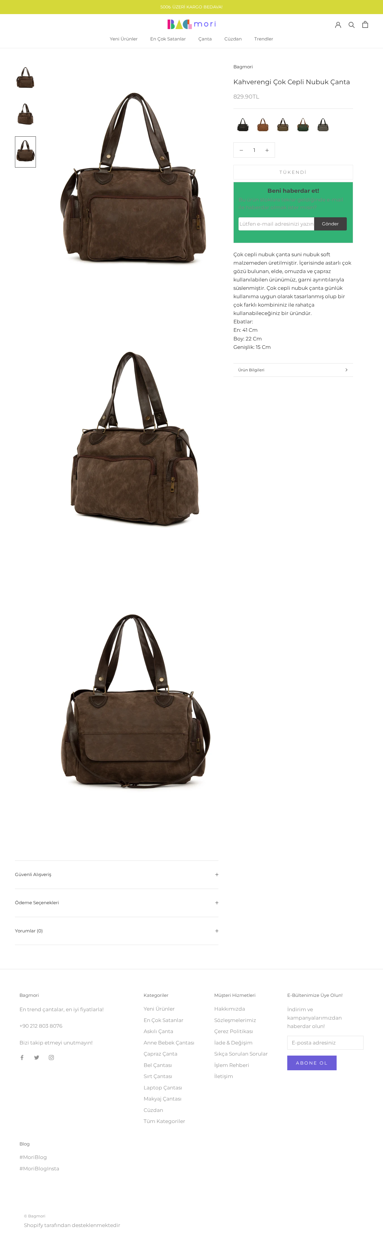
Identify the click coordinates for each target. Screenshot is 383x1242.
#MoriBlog (33, 1157)
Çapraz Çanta (160, 1054)
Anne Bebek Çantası (169, 1043)
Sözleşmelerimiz (235, 1020)
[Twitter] (36, 1057)
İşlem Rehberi (231, 1065)
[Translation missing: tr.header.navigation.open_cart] (365, 24)
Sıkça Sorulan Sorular (241, 1054)
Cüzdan (233, 39)
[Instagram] (51, 1057)
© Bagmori (34, 1216)
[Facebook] (22, 1057)
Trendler (263, 39)
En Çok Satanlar (168, 39)
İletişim (223, 1076)
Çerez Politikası (233, 1031)
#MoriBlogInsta (39, 1169)
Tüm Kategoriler (164, 1121)
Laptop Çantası (163, 1088)
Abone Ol (312, 1063)
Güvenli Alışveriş (33, 874)
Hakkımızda (229, 1009)
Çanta (205, 39)
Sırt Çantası (158, 1076)
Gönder (330, 224)
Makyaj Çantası (163, 1099)
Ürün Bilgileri (251, 369)
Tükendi (293, 172)
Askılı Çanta (158, 1031)
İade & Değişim (233, 1043)
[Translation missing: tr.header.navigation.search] (352, 24)
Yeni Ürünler (124, 39)
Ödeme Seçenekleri (37, 902)
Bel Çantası (158, 1065)
